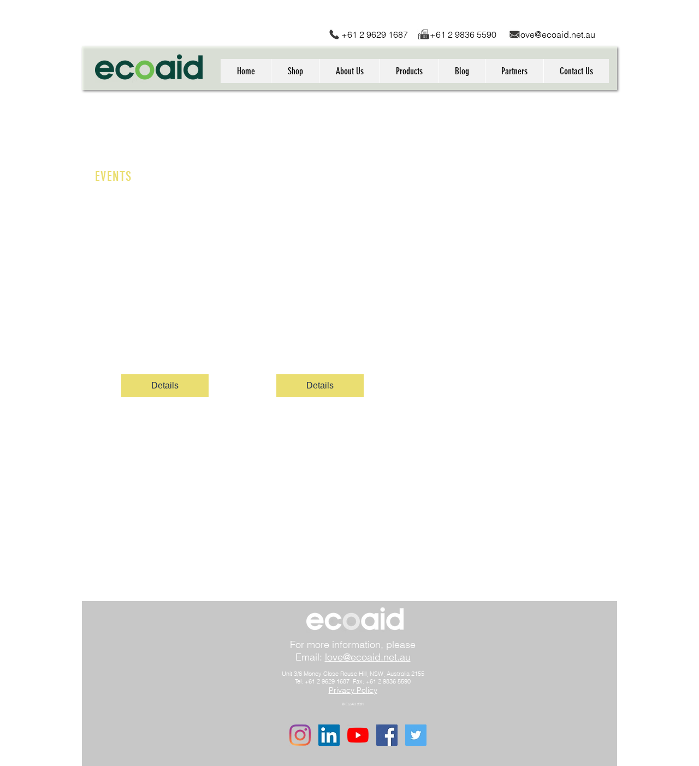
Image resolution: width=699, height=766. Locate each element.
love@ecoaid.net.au (556, 34)
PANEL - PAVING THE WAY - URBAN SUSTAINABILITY (320, 304)
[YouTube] (358, 735)
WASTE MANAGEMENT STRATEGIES (165, 304)
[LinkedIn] (329, 735)
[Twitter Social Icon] (415, 735)
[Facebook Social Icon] (387, 735)
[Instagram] (300, 735)
